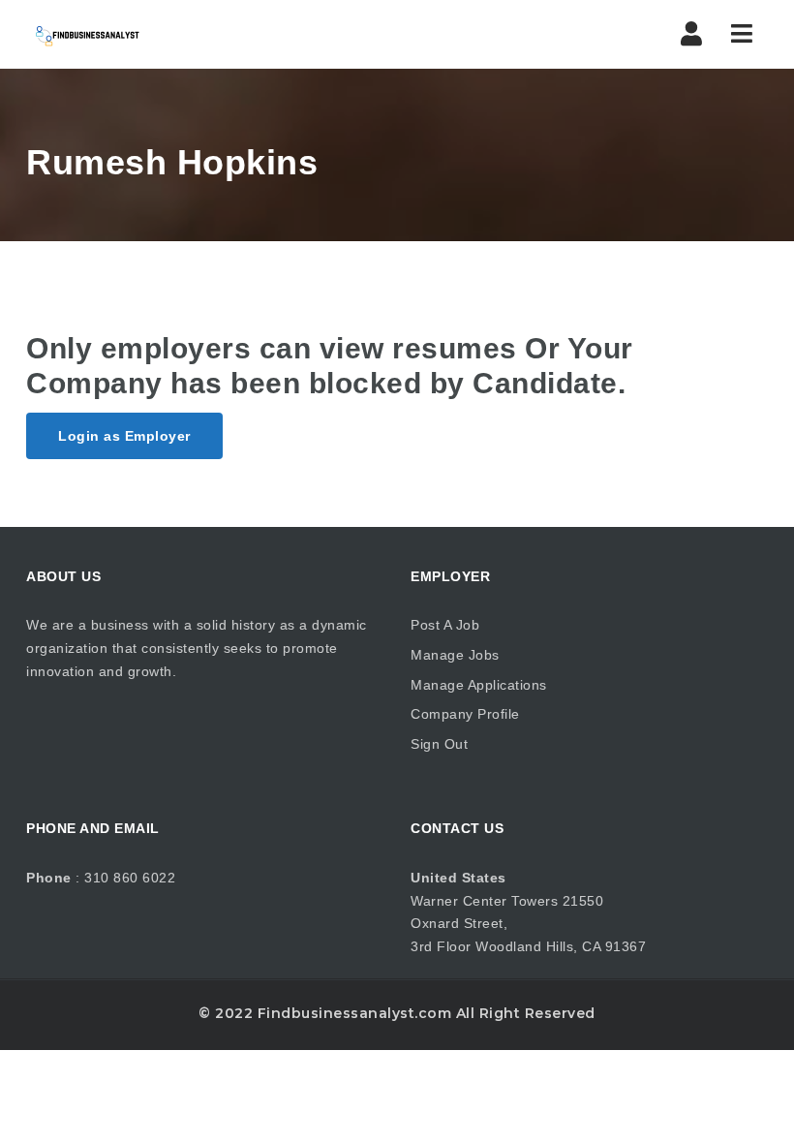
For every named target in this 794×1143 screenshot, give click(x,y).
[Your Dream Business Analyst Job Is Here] (86, 34)
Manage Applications (479, 685)
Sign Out (439, 744)
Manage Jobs (455, 655)
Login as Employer (124, 436)
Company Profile (465, 714)
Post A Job (445, 625)
